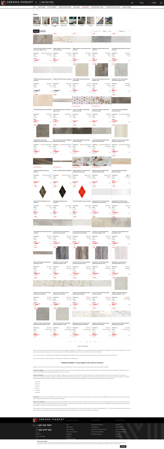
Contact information (40, 436)
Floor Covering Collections (97, 431)
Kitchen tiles (72, 25)
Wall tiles (91, 25)
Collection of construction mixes (98, 429)
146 (90, 341)
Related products (99, 25)
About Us (118, 424)
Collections (43, 31)
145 (86, 341)
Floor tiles (82, 25)
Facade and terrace (108, 25)
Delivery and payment (121, 429)
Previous (70, 341)
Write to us (38, 434)
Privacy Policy (119, 436)
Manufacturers (126, 7)
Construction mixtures (64, 7)
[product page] (43, 69)
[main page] (17, 3)
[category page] (37, 20)
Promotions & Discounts (113, 7)
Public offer (118, 434)
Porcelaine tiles (37, 25)
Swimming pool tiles (55, 26)
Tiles (34, 7)
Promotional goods (97, 7)
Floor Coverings (51, 7)
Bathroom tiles (64, 25)
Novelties (86, 7)
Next (95, 341)
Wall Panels (76, 7)
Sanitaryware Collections (97, 424)
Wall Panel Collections (96, 434)
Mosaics (45, 25)
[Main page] (48, 420)
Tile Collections (94, 427)
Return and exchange (121, 431)
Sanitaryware (41, 7)
